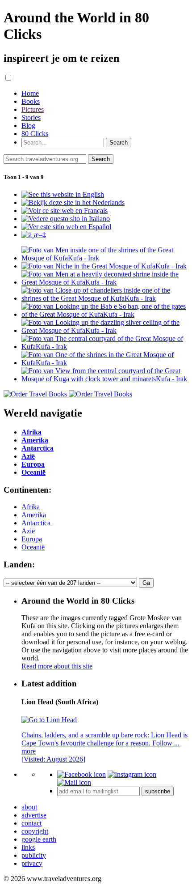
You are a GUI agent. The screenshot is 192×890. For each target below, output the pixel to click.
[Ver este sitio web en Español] (66, 226)
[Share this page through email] (74, 782)
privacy (31, 863)
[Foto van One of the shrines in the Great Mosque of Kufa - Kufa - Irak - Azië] (104, 362)
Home (30, 93)
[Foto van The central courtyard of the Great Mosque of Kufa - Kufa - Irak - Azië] (104, 346)
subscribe (157, 791)
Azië (28, 531)
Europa (31, 539)
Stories (31, 117)
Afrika (30, 507)
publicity (33, 855)
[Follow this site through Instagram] (132, 774)
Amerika (33, 515)
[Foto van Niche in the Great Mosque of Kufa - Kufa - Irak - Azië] (104, 266)
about (29, 807)
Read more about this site (56, 666)
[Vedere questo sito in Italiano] (65, 218)
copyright (34, 831)
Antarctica (35, 523)
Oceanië (33, 547)
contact (31, 823)
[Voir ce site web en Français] (64, 210)
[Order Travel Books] (68, 394)
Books (30, 101)
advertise (33, 815)
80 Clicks (34, 133)
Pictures (32, 109)
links (28, 847)
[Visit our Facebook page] (81, 774)
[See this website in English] (62, 194)
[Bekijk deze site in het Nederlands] (73, 202)
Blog (28, 125)
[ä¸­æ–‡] (33, 234)
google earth (38, 839)
